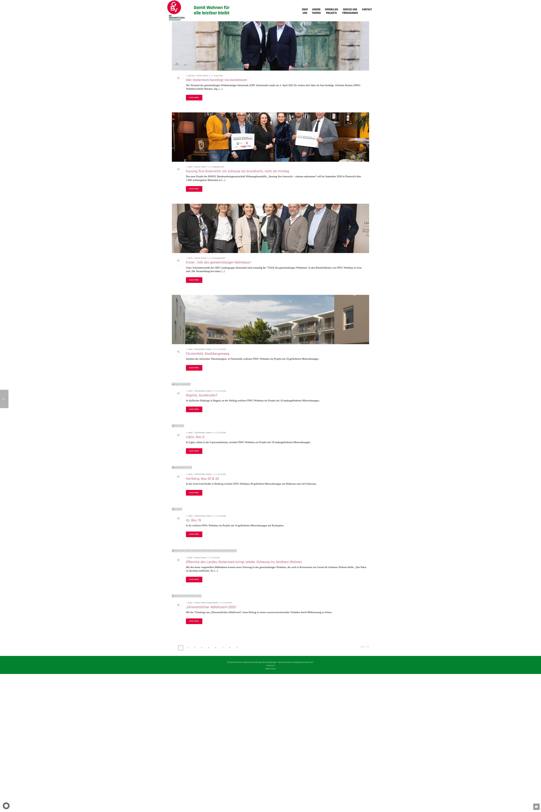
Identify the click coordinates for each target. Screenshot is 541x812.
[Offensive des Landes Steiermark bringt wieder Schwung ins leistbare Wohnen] (270, 550)
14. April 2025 (218, 76)
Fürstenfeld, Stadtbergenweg (207, 354)
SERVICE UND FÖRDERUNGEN (350, 11)
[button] (6, 806)
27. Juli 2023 (221, 349)
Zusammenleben (212, 603)
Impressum (270, 665)
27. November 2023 (218, 258)
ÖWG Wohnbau (200, 349)
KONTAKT (367, 9)
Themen (205, 76)
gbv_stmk (191, 76)
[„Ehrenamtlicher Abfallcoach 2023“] (270, 596)
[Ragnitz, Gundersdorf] (270, 384)
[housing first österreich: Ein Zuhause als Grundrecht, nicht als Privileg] (270, 137)
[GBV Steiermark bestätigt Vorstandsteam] (270, 46)
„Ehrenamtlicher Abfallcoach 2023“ (211, 607)
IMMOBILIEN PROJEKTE (331, 11)
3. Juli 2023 (216, 558)
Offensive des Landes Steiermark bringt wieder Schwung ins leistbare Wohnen (244, 562)
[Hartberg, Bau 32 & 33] (270, 467)
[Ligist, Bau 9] (270, 425)
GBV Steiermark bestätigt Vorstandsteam (216, 80)
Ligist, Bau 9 (195, 437)
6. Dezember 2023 (218, 167)
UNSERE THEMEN (316, 11)
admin (190, 167)
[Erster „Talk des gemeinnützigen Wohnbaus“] (270, 228)
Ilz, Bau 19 (193, 520)
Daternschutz (270, 668)
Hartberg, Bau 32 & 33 (202, 479)
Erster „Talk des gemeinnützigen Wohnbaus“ (218, 262)
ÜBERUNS (305, 11)
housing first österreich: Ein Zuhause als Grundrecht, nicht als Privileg (237, 171)
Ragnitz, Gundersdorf (201, 395)
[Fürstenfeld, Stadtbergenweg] (270, 319)
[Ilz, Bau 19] (270, 509)
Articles (199, 76)
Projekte (208, 349)
